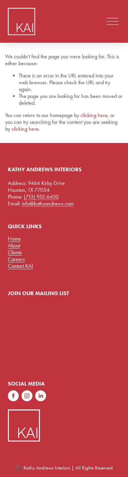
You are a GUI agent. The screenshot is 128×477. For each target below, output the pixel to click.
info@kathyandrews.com (48, 203)
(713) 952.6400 (41, 196)
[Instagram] (27, 395)
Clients (15, 252)
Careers (16, 259)
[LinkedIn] (40, 395)
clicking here (94, 115)
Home (14, 238)
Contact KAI (20, 266)
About (14, 245)
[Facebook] (13, 395)
